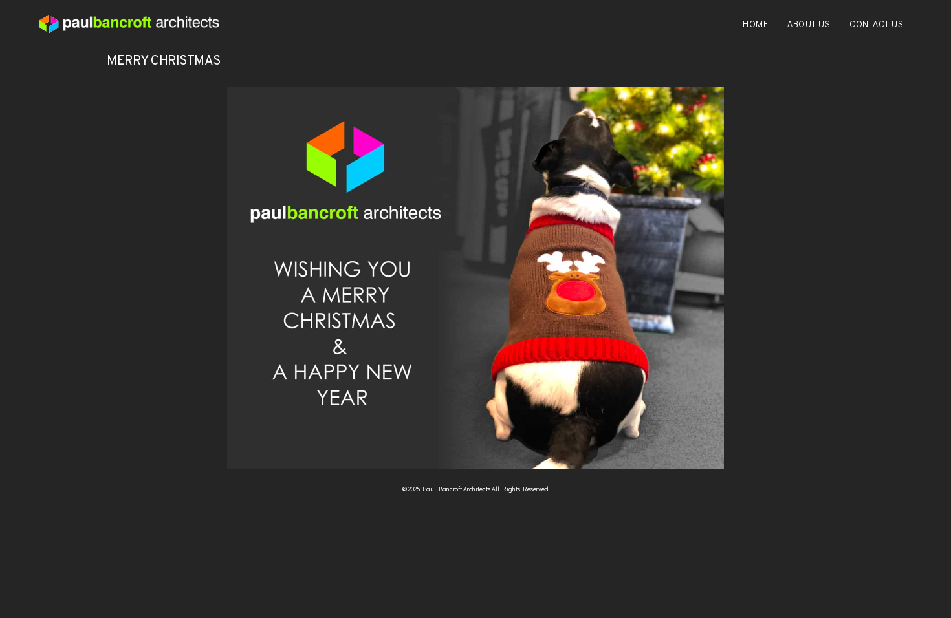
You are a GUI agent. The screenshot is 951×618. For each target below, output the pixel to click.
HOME (755, 23)
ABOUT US (808, 23)
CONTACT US (876, 23)
